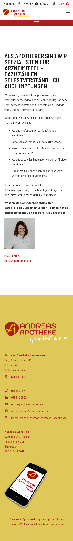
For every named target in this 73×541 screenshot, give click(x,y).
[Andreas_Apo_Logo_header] (16, 13)
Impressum (57, 524)
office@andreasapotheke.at (27, 404)
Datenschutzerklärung (36, 524)
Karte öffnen (18, 376)
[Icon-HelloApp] (36, 3)
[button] (67, 13)
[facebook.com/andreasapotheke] (7, 410)
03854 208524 (19, 397)
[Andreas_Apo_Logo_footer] (36, 333)
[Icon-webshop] (67, 3)
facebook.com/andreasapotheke (30, 411)
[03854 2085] (7, 390)
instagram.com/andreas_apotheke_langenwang (39, 417)
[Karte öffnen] (7, 376)
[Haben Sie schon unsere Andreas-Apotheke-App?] (36, 486)
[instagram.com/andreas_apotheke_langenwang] (7, 417)
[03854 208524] (7, 397)
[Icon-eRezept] (54, 3)
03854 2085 (18, 390)
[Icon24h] (19, 3)
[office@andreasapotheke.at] (7, 404)
